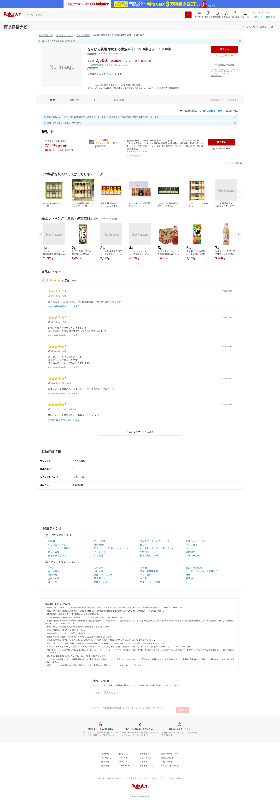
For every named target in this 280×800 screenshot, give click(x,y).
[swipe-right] (238, 194)
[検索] (188, 15)
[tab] (52, 100)
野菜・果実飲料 (83, 35)
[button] (208, 14)
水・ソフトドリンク (64, 35)
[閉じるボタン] (240, 41)
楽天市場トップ (45, 35)
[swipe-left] (41, 194)
